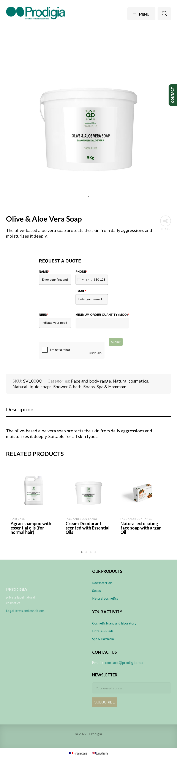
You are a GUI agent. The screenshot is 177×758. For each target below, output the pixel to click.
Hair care (18, 518)
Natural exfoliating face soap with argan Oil (140, 528)
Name (44, 271)
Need (43, 314)
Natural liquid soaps (32, 386)
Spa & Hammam (111, 386)
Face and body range (91, 380)
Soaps (89, 386)
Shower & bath (67, 386)
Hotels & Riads (102, 631)
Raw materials (102, 583)
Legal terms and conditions (25, 611)
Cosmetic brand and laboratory (114, 623)
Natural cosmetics (130, 380)
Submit (115, 342)
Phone (81, 271)
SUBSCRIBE (104, 702)
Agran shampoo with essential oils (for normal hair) (31, 528)
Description (19, 409)
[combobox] (84, 280)
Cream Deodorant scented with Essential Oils (87, 528)
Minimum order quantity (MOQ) (102, 314)
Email (81, 291)
